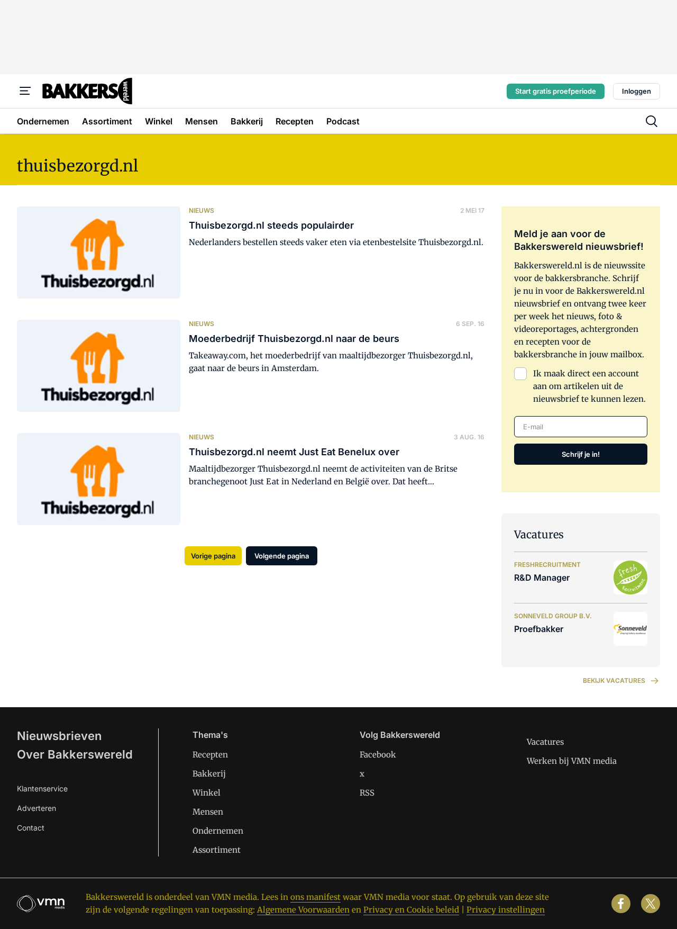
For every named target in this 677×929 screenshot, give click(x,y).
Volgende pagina (281, 556)
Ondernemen (218, 831)
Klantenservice (42, 788)
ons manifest (315, 897)
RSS (367, 793)
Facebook (378, 755)
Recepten (210, 755)
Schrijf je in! (581, 454)
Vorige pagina (213, 556)
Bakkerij (209, 774)
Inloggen (636, 91)
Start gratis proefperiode (555, 91)
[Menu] (25, 91)
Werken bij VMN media (572, 761)
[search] (651, 121)
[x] (650, 903)
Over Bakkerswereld (75, 754)
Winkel (207, 793)
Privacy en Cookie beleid (411, 910)
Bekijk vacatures (614, 680)
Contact (30, 827)
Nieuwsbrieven (59, 736)
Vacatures (545, 742)
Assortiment (217, 850)
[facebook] (620, 903)
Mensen (208, 812)
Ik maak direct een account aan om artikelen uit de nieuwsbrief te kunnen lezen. (589, 386)
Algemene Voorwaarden (303, 910)
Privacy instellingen (505, 910)
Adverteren (36, 808)
